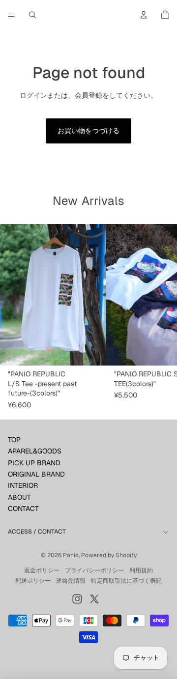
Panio (71, 555)
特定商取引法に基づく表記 (126, 581)
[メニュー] (11, 14)
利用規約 (141, 570)
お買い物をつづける (88, 130)
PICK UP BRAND (34, 462)
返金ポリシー (41, 570)
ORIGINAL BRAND (36, 474)
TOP (14, 439)
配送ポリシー (33, 581)
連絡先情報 (71, 581)
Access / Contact (37, 532)
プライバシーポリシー (94, 570)
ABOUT (19, 497)
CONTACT (23, 508)
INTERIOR (23, 485)
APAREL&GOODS (34, 451)
